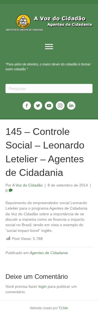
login (42, 286)
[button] (49, 46)
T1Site (63, 308)
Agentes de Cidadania (49, 253)
